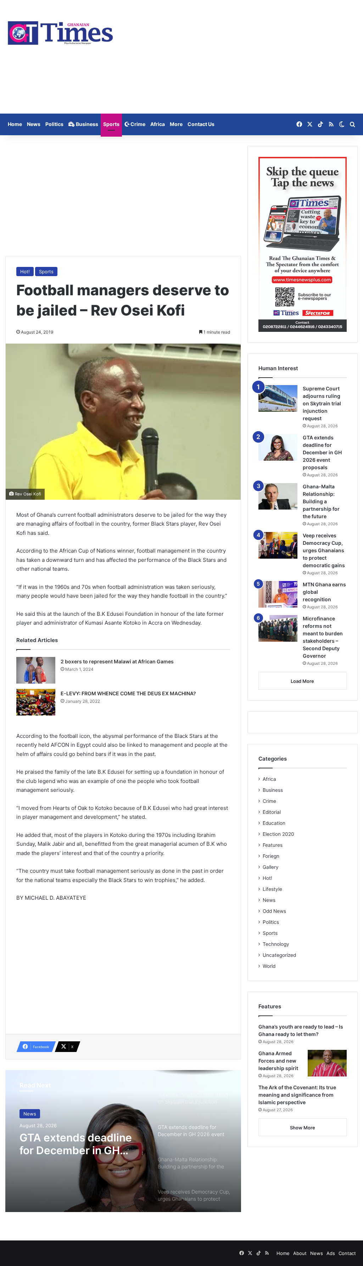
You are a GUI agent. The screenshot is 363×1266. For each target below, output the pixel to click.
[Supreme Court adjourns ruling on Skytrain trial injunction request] (277, 398)
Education (274, 823)
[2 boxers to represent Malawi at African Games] (35, 670)
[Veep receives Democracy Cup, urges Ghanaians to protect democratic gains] (277, 545)
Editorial (272, 812)
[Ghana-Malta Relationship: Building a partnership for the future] (277, 496)
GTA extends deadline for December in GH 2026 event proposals (75, 1144)
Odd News (274, 911)
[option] (123, 1141)
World (269, 966)
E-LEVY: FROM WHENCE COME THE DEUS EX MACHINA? (128, 693)
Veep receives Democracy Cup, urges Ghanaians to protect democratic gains (324, 550)
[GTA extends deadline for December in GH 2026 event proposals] (277, 447)
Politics (54, 124)
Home (15, 124)
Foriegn (271, 856)
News (33, 124)
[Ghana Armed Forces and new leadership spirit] (327, 1063)
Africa (157, 124)
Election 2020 (278, 834)
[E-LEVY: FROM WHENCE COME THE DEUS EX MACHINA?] (35, 702)
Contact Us (201, 124)
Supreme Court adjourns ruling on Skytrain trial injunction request (322, 403)
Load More (302, 681)
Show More (302, 1127)
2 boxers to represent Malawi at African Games (117, 661)
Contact (347, 1253)
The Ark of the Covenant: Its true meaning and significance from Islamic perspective (297, 1094)
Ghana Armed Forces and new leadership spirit (278, 1060)
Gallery (271, 867)
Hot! (25, 271)
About (300, 1253)
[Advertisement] (242, 56)
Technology (276, 944)
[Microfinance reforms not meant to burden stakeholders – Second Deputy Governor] (277, 628)
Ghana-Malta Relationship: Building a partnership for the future (321, 501)
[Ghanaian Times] (60, 31)
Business (86, 124)
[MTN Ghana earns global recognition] (277, 594)
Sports (111, 124)
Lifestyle (272, 889)
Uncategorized (279, 955)
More (176, 124)
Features (273, 845)
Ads (330, 1253)
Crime (137, 124)
